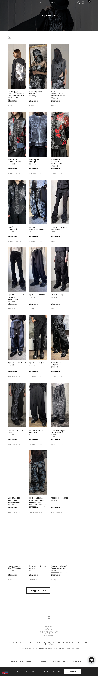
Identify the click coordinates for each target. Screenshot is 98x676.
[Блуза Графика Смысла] (38, 66)
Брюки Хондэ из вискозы (36, 431)
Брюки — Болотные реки (36, 228)
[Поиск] (78, 2)
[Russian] (7, 672)
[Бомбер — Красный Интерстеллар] (60, 134)
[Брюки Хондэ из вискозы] (38, 405)
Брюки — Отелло (37, 295)
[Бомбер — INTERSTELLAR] (17, 134)
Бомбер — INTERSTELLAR (14, 160)
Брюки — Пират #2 (17, 362)
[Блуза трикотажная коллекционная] (60, 66)
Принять (72, 672)
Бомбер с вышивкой (12, 228)
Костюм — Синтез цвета (37, 567)
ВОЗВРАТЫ (49, 634)
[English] (3, 672)
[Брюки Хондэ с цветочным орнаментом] (17, 472)
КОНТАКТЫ (49, 630)
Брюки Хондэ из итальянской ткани (58, 432)
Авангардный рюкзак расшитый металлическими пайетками (16, 94)
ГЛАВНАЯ (49, 626)
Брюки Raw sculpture (56, 363)
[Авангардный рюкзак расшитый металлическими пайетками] (17, 66)
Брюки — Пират (58, 295)
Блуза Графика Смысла (36, 92)
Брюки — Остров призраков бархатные (16, 297)
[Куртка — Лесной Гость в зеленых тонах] (60, 540)
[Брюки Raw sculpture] (60, 337)
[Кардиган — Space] (60, 472)
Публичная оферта (60, 661)
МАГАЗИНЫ (49, 635)
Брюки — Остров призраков (59, 228)
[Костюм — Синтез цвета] (38, 540)
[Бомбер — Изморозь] (38, 134)
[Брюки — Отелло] (38, 269)
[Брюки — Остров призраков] (60, 202)
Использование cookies (83, 661)
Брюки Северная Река (15, 431)
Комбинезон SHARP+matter (14, 567)
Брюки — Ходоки (37, 362)
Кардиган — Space (59, 498)
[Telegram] (91, 670)
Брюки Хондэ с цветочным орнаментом (15, 500)
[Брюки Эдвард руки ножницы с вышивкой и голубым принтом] (38, 472)
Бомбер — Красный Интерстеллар (57, 161)
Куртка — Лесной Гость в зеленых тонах (59, 568)
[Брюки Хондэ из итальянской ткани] (60, 405)
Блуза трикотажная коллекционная (58, 93)
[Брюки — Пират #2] (17, 337)
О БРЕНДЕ (49, 628)
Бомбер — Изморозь (34, 160)
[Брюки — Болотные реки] (38, 202)
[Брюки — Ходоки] (38, 337)
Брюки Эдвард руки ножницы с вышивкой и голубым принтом (37, 501)
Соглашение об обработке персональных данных (26, 661)
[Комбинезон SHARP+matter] (17, 540)
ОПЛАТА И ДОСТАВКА (49, 632)
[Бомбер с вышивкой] (17, 202)
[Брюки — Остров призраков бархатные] (17, 269)
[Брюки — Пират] (60, 269)
